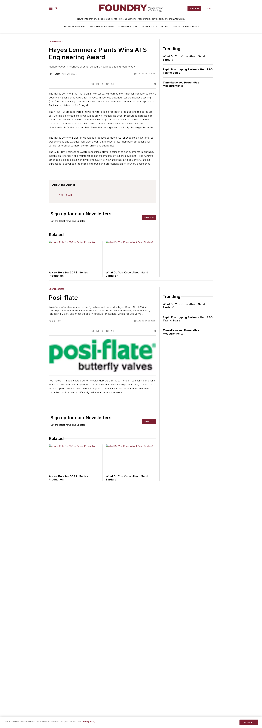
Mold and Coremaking (102, 27)
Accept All (248, 722)
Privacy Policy (89, 721)
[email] (112, 84)
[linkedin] (97, 84)
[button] (51, 9)
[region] (131, 722)
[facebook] (92, 84)
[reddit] (107, 84)
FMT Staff (54, 73)
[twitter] (102, 84)
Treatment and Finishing (186, 27)
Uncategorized (56, 41)
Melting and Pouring (74, 27)
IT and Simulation (127, 27)
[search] (56, 9)
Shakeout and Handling (155, 27)
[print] (155, 84)
